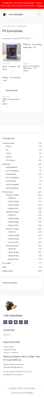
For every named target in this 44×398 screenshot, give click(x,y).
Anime (8, 146)
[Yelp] (21, 322)
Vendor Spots (7, 271)
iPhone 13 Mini (14, 222)
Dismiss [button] (40, 6)
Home (4, 26)
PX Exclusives (11, 181)
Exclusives (6, 164)
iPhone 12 (12, 198)
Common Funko (8, 143)
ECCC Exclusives (12, 171)
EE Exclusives (11, 174)
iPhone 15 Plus (14, 256)
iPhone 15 (12, 249)
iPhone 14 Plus (14, 239)
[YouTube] (16, 322)
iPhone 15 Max (14, 252)
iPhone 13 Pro (13, 225)
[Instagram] (10, 322)
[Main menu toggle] (39, 13)
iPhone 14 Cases (12, 229)
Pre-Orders (6, 263)
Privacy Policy (8, 347)
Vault (4, 267)
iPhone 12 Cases (12, 195)
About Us (6, 335)
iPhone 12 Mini (14, 205)
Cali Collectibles (16, 14)
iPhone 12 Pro (13, 208)
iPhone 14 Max (14, 235)
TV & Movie (10, 160)
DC (7, 150)
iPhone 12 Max (14, 202)
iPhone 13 (12, 215)
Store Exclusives (12, 188)
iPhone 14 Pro (14, 242)
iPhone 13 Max (14, 219)
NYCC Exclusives (12, 178)
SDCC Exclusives (12, 185)
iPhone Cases (7, 192)
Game (8, 153)
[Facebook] (5, 322)
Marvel (8, 157)
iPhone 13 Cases (12, 212)
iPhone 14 (12, 232)
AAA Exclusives (11, 167)
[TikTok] (26, 322)
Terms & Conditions (11, 352)
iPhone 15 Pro (13, 259)
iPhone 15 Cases (12, 246)
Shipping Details (9, 350)
